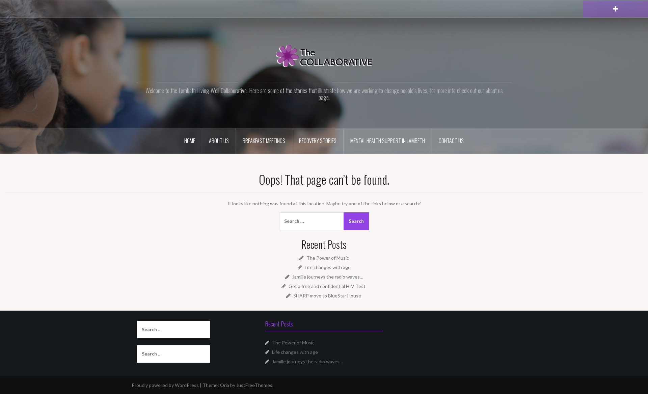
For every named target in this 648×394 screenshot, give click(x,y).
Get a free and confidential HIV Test (328, 286)
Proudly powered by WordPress (165, 385)
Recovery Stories (317, 141)
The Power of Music (327, 258)
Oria (224, 385)
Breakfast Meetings (264, 141)
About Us (219, 141)
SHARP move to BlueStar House (327, 295)
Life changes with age (328, 267)
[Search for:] (311, 221)
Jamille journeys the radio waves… (327, 277)
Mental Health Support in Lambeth (387, 141)
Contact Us (451, 141)
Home (189, 141)
